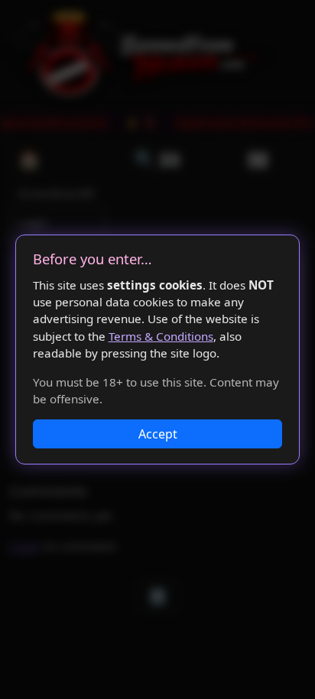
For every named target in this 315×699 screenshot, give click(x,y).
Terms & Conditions (161, 336)
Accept (157, 434)
